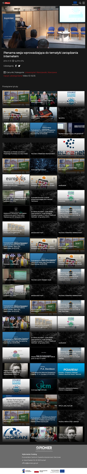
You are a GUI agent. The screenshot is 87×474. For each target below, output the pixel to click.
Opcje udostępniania (13, 76)
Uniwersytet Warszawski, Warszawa (41, 72)
